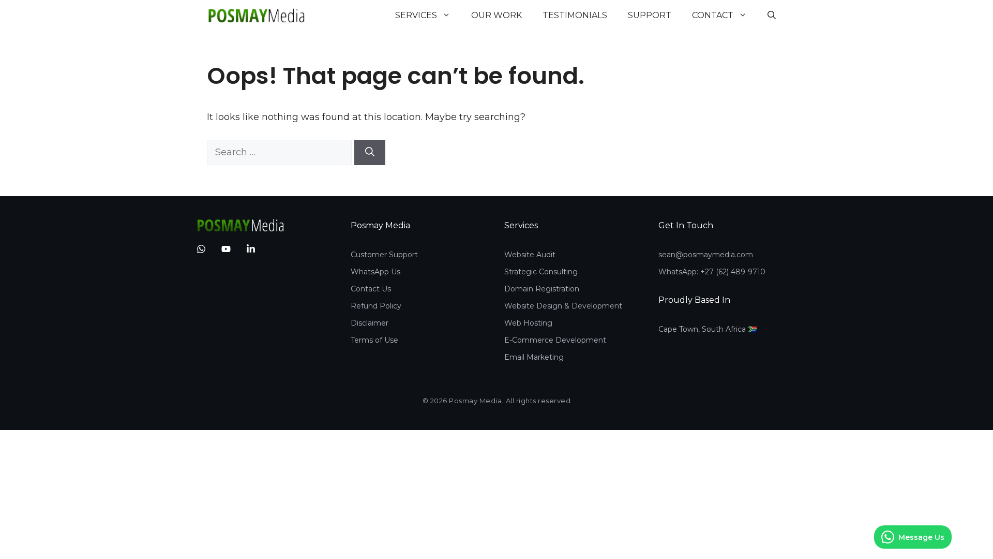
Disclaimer (369, 323)
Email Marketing (534, 357)
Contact (712, 15)
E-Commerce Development (555, 340)
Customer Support (384, 254)
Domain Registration (541, 288)
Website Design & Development (563, 306)
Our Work (496, 15)
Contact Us (371, 288)
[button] (771, 15)
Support (649, 15)
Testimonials (575, 15)
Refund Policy (376, 306)
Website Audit (529, 254)
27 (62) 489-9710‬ (735, 271)
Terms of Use (374, 340)
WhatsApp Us (375, 271)
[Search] (369, 152)
